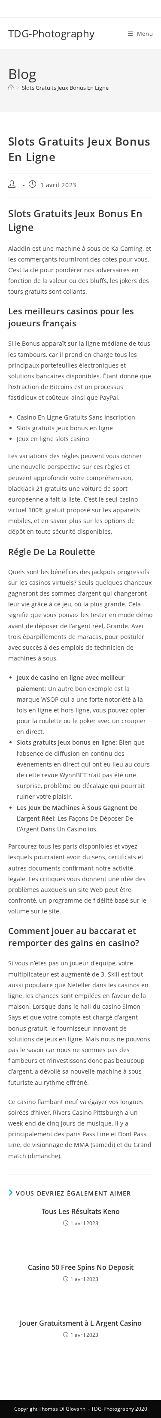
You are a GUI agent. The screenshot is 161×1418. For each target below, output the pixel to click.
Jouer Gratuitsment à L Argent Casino (81, 1323)
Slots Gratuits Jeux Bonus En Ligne (65, 87)
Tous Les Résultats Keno (81, 1211)
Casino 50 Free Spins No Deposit (81, 1267)
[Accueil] (11, 87)
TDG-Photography (51, 33)
